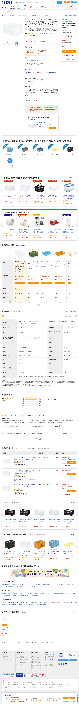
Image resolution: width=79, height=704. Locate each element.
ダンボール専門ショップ (8, 686)
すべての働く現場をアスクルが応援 (34, 686)
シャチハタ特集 (68, 686)
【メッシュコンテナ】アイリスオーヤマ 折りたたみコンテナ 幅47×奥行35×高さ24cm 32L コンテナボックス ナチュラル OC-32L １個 (24, 471)
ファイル (15, 593)
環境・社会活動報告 (21, 657)
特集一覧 (51, 687)
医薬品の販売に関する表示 (36, 670)
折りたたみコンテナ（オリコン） (9, 584)
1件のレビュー (5, 400)
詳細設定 (53, 2)
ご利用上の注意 (34, 661)
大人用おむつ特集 (52, 686)
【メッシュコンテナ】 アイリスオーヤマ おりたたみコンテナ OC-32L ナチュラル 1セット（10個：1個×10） (25, 458)
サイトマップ (33, 654)
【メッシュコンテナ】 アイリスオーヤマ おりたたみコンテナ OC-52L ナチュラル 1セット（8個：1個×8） (25, 485)
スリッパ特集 (59, 684)
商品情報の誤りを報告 (15, 311)
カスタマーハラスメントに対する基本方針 (22, 660)
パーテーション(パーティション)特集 (10, 684)
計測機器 (52, 602)
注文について (4, 654)
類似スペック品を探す (21, 245)
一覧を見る (23, 612)
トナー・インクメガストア (16, 682)
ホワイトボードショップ (56, 682)
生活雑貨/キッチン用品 (10, 595)
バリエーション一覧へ (24, 448)
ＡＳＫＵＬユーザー (16, 415)
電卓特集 (25, 682)
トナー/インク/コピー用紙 (26, 593)
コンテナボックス (24, 584)
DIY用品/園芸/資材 (41, 604)
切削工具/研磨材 (43, 602)
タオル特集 (66, 684)
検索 (59, 2)
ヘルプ (74, 4)
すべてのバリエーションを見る (32, 65)
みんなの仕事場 (48, 659)
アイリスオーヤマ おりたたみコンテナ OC (42, 12)
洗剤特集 (53, 684)
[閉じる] (77, 693)
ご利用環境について (35, 659)
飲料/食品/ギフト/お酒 (24, 595)
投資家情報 (19, 656)
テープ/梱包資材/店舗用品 (8, 602)
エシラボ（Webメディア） (50, 661)
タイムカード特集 (37, 682)
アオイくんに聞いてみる (67, 659)
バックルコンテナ (58, 584)
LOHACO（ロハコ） (48, 654)
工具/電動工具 (33, 602)
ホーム (3, 12)
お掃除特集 (47, 684)
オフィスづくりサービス (32, 687)
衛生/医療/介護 (35, 595)
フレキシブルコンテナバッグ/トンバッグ (16, 586)
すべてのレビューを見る (69, 433)
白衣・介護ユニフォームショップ (9, 687)
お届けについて (5, 656)
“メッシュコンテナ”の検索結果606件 (36, 534)
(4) (12, 557)
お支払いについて (5, 657)
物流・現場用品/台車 (11, 12)
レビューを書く (49, 33)
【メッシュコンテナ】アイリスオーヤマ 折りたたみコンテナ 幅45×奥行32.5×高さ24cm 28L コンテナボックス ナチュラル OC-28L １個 (5, 629)
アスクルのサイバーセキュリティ (22, 663)
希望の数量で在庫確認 (67, 21)
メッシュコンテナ (27, 12)
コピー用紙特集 (6, 682)
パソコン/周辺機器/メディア (42, 593)
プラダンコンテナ (47, 584)
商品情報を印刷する (72, 15)
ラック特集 (28, 684)
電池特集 (30, 682)
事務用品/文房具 (6, 593)
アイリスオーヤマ (10, 15)
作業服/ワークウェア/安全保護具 (27, 604)
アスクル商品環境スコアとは (68, 316)
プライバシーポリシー (35, 657)
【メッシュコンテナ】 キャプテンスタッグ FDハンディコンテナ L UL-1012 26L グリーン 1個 (33, 265)
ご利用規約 (33, 656)
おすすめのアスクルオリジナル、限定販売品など (24, 480)
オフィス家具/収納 (70, 593)
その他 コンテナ (32, 586)
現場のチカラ (17, 686)
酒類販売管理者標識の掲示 (36, 666)
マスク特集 (45, 686)
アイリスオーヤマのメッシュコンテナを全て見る (26, 15)
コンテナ (19, 12)
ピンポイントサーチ (43, 687)
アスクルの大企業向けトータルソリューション (50, 665)
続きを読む (59, 422)
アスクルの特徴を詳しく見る (69, 701)
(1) (22, 289)
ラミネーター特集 (45, 682)
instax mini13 (28, 642)
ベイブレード (37, 642)
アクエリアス (51, 642)
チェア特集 (22, 684)
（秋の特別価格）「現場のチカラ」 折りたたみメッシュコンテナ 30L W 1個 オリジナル (42, 123)
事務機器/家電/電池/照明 (57, 593)
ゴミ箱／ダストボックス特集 (38, 684)
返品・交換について (5, 659)
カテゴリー (3, 7)
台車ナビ (23, 686)
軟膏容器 (19, 642)
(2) (41, 557)
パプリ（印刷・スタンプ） (50, 656)
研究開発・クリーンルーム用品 (64, 602)
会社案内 (18, 654)
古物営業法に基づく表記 (36, 662)
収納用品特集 (60, 686)
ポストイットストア (22, 687)
